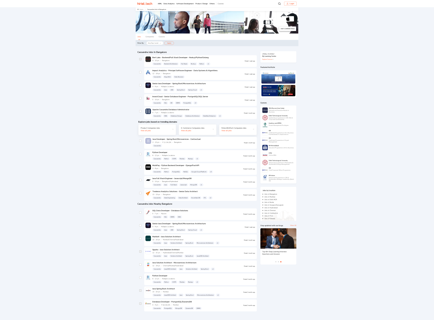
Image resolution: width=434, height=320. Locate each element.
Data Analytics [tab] (169, 4)
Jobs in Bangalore (270, 194)
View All (293, 225)
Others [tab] (212, 4)
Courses (221, 4)
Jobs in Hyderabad (271, 208)
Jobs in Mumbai (269, 197)
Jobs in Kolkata (269, 219)
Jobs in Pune (268, 216)
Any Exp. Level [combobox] (153, 43)
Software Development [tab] (185, 4)
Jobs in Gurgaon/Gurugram (273, 205)
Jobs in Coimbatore (271, 213)
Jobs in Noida (269, 202)
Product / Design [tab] (202, 4)
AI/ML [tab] (160, 4)
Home (141, 9)
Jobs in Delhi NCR (270, 199)
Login (292, 3)
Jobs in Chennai (270, 210)
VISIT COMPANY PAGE (288, 29)
